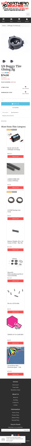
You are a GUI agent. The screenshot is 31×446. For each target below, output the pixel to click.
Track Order (15, 387)
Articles (15, 405)
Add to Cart (15, 156)
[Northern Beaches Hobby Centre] (15, 5)
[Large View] (4, 61)
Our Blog (15, 400)
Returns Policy (15, 417)
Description (5, 112)
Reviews (4, 115)
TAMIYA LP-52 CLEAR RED (15, 334)
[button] (15, 107)
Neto (20, 443)
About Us (15, 397)
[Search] (28, 14)
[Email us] (12, 435)
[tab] (5, 112)
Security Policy (15, 420)
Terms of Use (15, 412)
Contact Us (15, 402)
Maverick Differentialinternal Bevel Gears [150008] (15, 274)
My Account (15, 385)
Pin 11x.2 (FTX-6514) (13, 303)
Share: (3, 72)
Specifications (14, 112)
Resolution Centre (15, 390)
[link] (15, 435)
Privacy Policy (15, 415)
